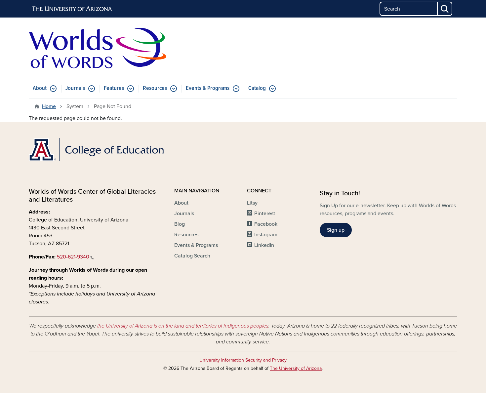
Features (114, 88)
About (40, 88)
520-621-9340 (73, 257)
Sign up (335, 230)
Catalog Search (192, 256)
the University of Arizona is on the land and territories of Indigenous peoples (182, 326)
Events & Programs (207, 88)
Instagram (265, 234)
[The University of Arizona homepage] (72, 9)
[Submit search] (445, 9)
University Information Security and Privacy (243, 360)
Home (49, 106)
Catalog (257, 88)
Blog (179, 224)
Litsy (252, 203)
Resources (155, 88)
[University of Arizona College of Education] (97, 149)
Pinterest (264, 213)
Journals (75, 88)
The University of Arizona (296, 368)
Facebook (265, 224)
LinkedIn (264, 245)
